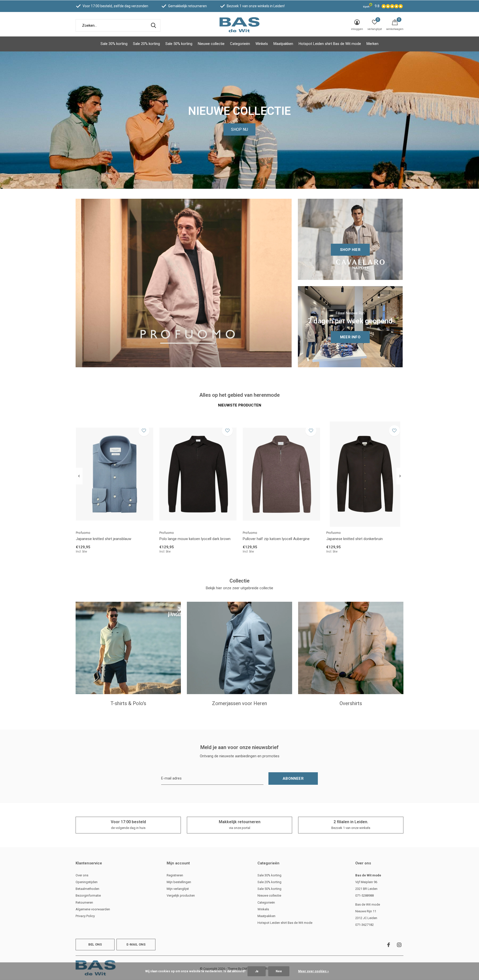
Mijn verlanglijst (178, 889)
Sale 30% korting (114, 43)
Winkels (261, 43)
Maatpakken (283, 43)
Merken (372, 43)
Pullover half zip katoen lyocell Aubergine (276, 539)
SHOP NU (239, 129)
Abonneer (293, 778)
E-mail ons (136, 944)
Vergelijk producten (181, 895)
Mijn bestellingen (179, 882)
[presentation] (79, 476)
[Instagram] (399, 944)
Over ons (82, 875)
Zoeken (153, 25)
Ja (256, 971)
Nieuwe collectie (211, 43)
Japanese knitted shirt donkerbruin (354, 539)
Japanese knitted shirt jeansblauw (103, 539)
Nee (279, 971)
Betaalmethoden (87, 889)
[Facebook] (388, 944)
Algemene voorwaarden (93, 909)
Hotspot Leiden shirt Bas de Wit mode (330, 43)
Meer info (350, 337)
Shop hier (350, 249)
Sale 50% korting (178, 43)
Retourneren (84, 902)
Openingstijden (87, 882)
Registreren (175, 875)
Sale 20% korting (146, 43)
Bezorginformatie (88, 895)
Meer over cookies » (313, 971)
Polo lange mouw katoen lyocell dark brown (195, 539)
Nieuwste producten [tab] (239, 405)
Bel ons (95, 944)
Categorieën (240, 43)
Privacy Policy (85, 916)
